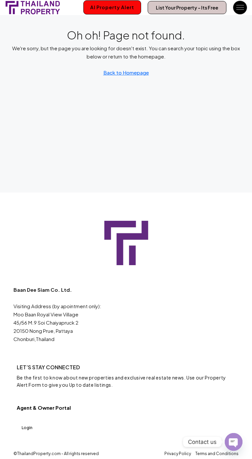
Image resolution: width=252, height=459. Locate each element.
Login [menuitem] (27, 427)
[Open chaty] (233, 442)
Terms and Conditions (217, 453)
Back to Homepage (126, 72)
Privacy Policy (177, 453)
